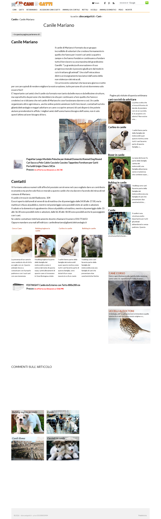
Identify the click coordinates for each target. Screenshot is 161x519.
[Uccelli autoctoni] (129, 326)
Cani (14, 10)
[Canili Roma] (27, 448)
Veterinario (31, 10)
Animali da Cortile (71, 10)
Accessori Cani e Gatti (50, 10)
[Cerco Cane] (22, 246)
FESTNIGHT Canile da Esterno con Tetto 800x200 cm (53, 285)
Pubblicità (142, 515)
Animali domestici (108, 10)
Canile (14, 19)
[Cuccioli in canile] (63, 448)
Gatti (21, 10)
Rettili (85, 10)
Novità (129, 10)
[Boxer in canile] (120, 168)
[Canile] (63, 421)
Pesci (121, 10)
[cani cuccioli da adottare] (120, 112)
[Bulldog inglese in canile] (46, 246)
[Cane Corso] (129, 288)
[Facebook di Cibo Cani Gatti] (105, 3)
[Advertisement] (40, 16)
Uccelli (94, 10)
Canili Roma (18, 438)
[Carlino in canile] (69, 246)
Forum (96, 3)
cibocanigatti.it (87, 16)
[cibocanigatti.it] (32, 3)
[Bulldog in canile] (93, 246)
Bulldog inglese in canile (24, 412)
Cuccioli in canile (56, 438)
